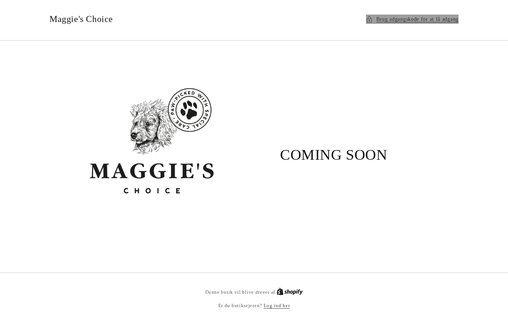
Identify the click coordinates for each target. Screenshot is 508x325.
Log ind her (277, 305)
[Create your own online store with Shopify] (290, 292)
